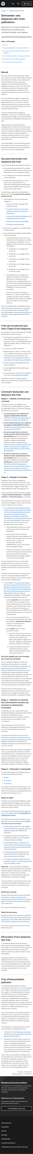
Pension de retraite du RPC (16, 224)
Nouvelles (4, 1135)
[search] (18, 4)
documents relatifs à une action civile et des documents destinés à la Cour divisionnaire (17, 847)
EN (13, 4)
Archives (3, 1131)
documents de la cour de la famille (14, 856)
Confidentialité (5, 1139)
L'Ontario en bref (6, 1123)
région (25, 805)
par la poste (7, 780)
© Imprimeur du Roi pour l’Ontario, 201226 (14, 1147)
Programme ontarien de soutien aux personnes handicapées (17, 211)
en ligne (6, 777)
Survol (5, 45)
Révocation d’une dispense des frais (14, 59)
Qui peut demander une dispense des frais (16, 48)
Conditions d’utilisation (8, 1143)
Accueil (4, 10)
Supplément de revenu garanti (15, 218)
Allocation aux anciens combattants (18, 221)
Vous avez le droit (22, 990)
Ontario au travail (11, 206)
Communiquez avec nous (16, 1108)
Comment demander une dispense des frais (17, 56)
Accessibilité (5, 1127)
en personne (8, 783)
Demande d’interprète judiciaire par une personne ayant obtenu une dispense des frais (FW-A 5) (18, 1034)
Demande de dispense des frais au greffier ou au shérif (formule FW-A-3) (17, 510)
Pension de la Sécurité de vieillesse (18, 216)
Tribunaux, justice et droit (16, 10)
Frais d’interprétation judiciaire (13, 62)
